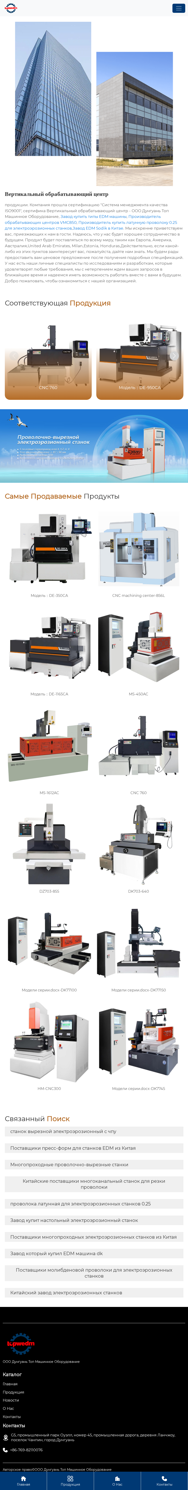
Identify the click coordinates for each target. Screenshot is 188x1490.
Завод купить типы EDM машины (94, 216)
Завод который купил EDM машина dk (56, 1253)
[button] (174, 355)
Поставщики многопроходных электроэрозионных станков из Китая (93, 1237)
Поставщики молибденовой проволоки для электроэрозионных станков (94, 1273)
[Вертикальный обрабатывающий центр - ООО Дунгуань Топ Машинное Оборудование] (11, 8)
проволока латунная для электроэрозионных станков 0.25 (80, 1204)
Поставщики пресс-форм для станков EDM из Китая (73, 1148)
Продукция (70, 1481)
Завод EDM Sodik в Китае (98, 228)
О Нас (117, 1481)
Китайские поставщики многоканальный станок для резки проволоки (94, 1184)
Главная (23, 1481)
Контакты (164, 1481)
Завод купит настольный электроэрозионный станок (74, 1220)
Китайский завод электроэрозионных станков (66, 1292)
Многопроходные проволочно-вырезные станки (69, 1164)
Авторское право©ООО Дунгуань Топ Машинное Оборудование (57, 1470)
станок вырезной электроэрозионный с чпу (63, 1131)
